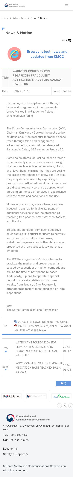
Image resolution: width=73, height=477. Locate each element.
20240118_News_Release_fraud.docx (43, 322)
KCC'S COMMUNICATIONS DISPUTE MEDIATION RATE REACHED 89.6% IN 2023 (39, 367)
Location (9, 448)
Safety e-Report (14, 454)
